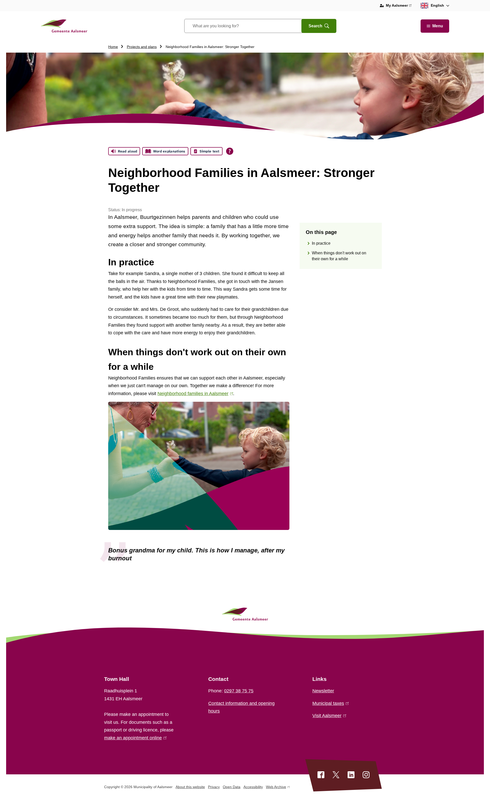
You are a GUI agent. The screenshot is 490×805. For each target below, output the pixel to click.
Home (113, 47)
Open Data (231, 787)
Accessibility (253, 787)
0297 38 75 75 (238, 690)
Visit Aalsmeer (328, 715)
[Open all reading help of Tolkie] (229, 151)
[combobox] (249, 26)
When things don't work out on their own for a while (339, 256)
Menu (437, 26)
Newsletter (323, 690)
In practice (321, 243)
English (437, 5)
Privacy (214, 787)
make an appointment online (134, 737)
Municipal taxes (329, 703)
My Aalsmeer (398, 6)
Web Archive (276, 788)
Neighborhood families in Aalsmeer (194, 393)
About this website (190, 787)
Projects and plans (142, 47)
